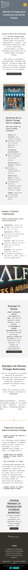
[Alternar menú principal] (25, 4)
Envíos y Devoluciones (14, 555)
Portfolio (13, 394)
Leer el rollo (16, 568)
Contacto (14, 557)
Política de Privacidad (14, 551)
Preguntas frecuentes (14, 549)
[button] (14, 74)
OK (10, 568)
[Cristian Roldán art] (5, 4)
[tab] (14, 443)
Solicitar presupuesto (14, 351)
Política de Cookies (14, 553)
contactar (14, 528)
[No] (26, 567)
